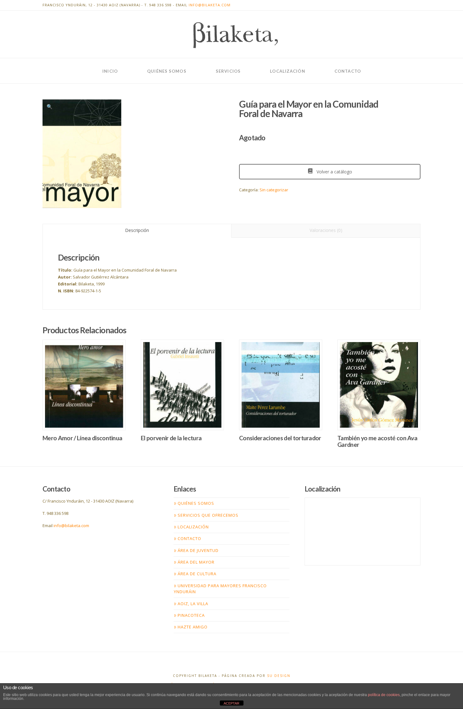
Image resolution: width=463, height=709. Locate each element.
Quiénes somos (196, 503)
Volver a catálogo (333, 172)
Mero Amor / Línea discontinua (82, 438)
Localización (193, 527)
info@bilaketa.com (210, 5)
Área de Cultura (197, 574)
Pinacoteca (191, 615)
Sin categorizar (274, 190)
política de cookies (384, 695)
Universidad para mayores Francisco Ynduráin (220, 589)
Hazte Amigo (193, 627)
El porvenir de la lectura (171, 438)
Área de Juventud (198, 550)
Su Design (278, 675)
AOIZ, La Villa (193, 603)
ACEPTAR (231, 703)
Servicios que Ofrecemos (208, 515)
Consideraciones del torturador (280, 438)
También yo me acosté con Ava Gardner (377, 441)
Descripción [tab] (137, 230)
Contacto (189, 538)
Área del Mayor (196, 562)
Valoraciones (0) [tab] (326, 230)
